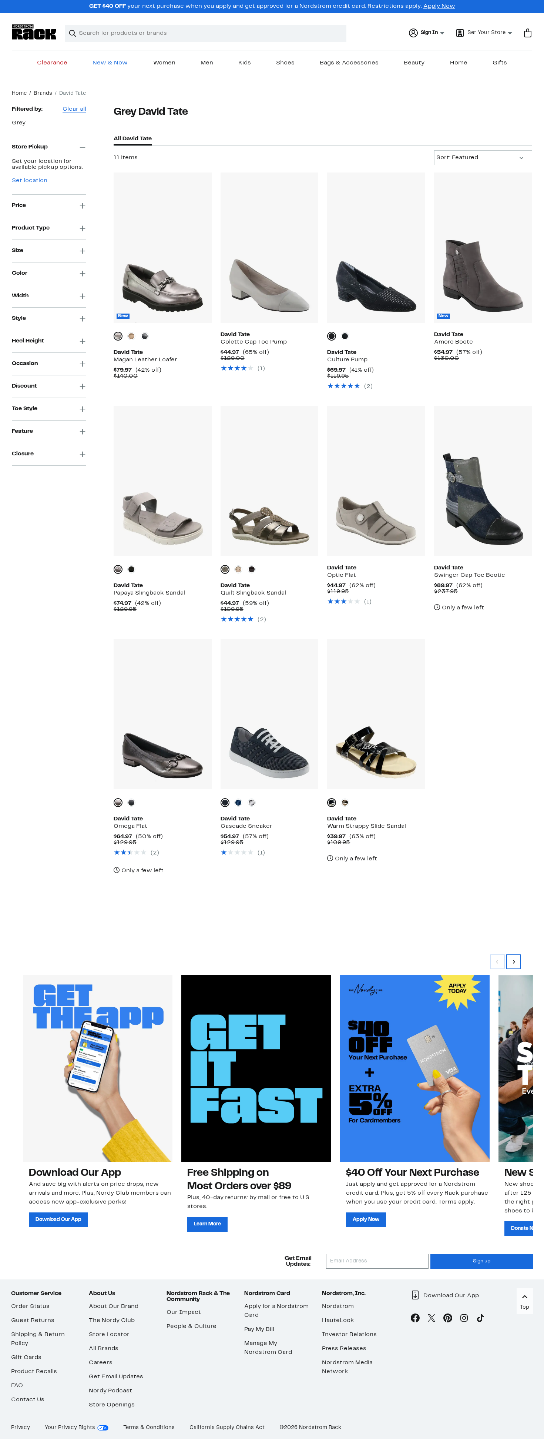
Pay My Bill (259, 1329)
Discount (24, 386)
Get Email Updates (116, 1376)
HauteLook (338, 1320)
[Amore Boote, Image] (483, 248)
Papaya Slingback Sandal (149, 593)
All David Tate (133, 138)
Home (458, 63)
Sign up (481, 1261)
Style (19, 318)
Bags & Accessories (349, 63)
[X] (431, 1319)
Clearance (52, 63)
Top (524, 1307)
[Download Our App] (97, 1068)
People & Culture (191, 1326)
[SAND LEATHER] (131, 336)
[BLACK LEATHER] (145, 336)
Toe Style (24, 408)
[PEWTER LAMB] (118, 803)
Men (207, 63)
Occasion (25, 363)
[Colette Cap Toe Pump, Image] (270, 248)
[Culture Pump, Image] (376, 248)
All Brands (103, 1348)
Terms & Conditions (149, 1427)
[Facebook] (415, 1319)
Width (20, 295)
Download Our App (58, 1219)
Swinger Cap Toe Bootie (469, 575)
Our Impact (184, 1312)
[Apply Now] (415, 1068)
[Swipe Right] (513, 961)
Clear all (74, 109)
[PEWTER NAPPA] (225, 569)
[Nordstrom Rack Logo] (34, 32)
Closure (23, 453)
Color (19, 273)
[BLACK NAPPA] (252, 569)
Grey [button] (19, 123)
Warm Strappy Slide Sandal (366, 826)
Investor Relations (349, 1334)
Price (19, 205)
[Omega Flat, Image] (163, 714)
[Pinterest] (447, 1319)
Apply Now (439, 6)
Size (17, 250)
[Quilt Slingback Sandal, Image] (270, 481)
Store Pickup (30, 147)
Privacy (20, 1427)
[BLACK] (131, 569)
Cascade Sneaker (246, 826)
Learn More (207, 1224)
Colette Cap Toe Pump (254, 342)
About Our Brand (113, 1306)
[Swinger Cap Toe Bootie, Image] (483, 481)
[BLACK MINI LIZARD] (332, 336)
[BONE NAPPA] (238, 569)
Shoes (285, 63)
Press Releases (344, 1348)
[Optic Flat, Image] (376, 481)
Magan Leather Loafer (145, 359)
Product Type (31, 228)
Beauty (414, 63)
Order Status (30, 1306)
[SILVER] (252, 803)
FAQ (17, 1385)
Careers (101, 1362)
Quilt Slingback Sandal (253, 593)
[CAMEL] (345, 803)
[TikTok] (480, 1319)
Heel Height (28, 341)
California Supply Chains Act (227, 1427)
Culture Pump (347, 359)
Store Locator (109, 1334)
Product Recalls (34, 1371)
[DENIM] (238, 803)
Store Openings (112, 1405)
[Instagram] (464, 1319)
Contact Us (27, 1399)
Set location (29, 180)
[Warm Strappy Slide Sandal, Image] (376, 714)
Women (164, 63)
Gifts (500, 63)
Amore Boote (453, 342)
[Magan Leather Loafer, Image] (163, 248)
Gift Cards (26, 1357)
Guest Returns (32, 1320)
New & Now (110, 63)
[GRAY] (118, 569)
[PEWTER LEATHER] (118, 336)
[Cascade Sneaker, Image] (270, 714)
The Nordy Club (112, 1320)
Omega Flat (130, 826)
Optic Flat (341, 575)
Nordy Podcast (110, 1390)
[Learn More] (256, 1068)
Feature (22, 431)
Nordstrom (338, 1306)
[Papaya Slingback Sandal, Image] (163, 481)
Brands (43, 93)
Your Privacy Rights (70, 1427)
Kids (244, 63)
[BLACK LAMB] (345, 336)
